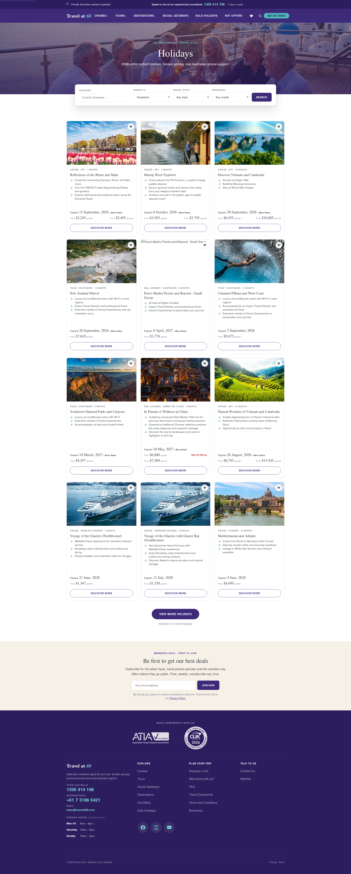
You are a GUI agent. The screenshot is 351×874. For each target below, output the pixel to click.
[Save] (131, 126)
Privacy (273, 862)
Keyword (85, 90)
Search (261, 97)
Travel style (181, 90)
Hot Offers (233, 15)
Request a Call (198, 771)
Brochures (195, 810)
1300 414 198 (214, 4)
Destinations (144, 15)
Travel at (79, 15)
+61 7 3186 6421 (83, 799)
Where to (139, 90)
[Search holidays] (260, 15)
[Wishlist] (251, 16)
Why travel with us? (201, 779)
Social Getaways (175, 15)
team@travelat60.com (81, 810)
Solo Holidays (206, 15)
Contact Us (247, 771)
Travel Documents (201, 794)
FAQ (192, 787)
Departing (218, 90)
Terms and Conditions (203, 802)
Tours (121, 15)
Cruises (101, 15)
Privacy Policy (177, 698)
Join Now (208, 685)
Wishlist (245, 779)
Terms (281, 862)
